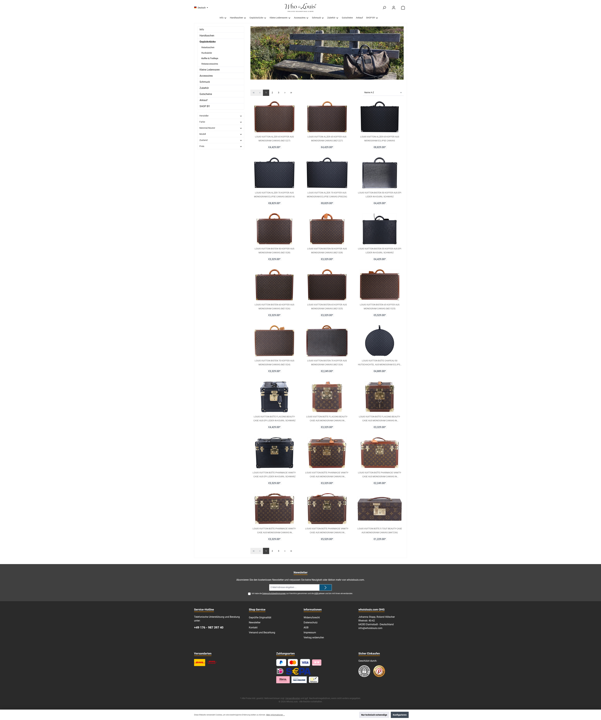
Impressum (310, 632)
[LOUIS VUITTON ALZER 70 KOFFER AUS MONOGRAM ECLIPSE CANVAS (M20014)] (274, 172)
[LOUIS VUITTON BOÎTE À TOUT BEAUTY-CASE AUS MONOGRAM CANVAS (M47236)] (379, 508)
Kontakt (253, 627)
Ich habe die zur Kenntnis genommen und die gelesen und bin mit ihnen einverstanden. (302, 593)
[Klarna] (317, 662)
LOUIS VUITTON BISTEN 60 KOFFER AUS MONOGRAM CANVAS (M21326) (274, 306)
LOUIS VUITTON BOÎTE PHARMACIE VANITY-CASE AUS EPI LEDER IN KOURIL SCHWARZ (274, 474)
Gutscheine (206, 94)
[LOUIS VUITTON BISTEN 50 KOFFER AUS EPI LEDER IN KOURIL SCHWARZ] (379, 172)
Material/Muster (207, 128)
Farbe (202, 122)
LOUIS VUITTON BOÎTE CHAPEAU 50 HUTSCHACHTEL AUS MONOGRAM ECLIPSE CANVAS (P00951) (379, 362)
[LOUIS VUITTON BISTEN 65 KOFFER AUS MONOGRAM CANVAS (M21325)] (327, 284)
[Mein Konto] (394, 8)
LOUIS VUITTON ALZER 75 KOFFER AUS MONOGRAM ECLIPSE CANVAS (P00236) (327, 194)
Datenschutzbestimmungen (274, 593)
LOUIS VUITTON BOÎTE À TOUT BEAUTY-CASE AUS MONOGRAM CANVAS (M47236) (379, 530)
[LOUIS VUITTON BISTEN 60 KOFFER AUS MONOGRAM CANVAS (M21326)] (274, 284)
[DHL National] (199, 662)
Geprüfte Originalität (260, 617)
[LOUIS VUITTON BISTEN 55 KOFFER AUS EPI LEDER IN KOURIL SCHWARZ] (379, 228)
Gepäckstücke (208, 41)
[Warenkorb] (403, 8)
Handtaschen (207, 35)
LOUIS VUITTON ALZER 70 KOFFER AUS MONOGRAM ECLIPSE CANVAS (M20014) (274, 194)
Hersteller (204, 115)
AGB (316, 593)
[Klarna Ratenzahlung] (283, 679)
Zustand (203, 140)
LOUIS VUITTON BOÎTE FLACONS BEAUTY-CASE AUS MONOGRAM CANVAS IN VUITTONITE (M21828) (327, 418)
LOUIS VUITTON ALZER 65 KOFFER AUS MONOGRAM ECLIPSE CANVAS (379, 138)
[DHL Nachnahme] (212, 662)
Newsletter (254, 622)
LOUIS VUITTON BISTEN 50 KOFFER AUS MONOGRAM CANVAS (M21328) (274, 250)
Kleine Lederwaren (210, 69)
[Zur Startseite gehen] (300, 8)
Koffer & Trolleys (209, 58)
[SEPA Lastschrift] (298, 671)
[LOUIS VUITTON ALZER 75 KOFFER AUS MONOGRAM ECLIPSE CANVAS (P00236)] (327, 172)
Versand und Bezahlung (262, 632)
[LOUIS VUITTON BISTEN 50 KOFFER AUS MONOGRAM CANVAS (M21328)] (274, 228)
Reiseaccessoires (209, 64)
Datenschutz (311, 622)
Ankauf (204, 100)
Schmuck (205, 81)
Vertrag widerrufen (314, 637)
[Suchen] (384, 8)
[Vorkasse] (313, 679)
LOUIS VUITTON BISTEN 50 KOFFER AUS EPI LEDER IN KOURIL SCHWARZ (379, 194)
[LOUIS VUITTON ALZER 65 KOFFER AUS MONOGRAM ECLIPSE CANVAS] (379, 116)
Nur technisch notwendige (374, 715)
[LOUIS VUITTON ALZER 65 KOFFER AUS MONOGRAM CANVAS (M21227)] (274, 116)
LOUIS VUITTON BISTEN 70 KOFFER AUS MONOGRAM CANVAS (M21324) (274, 362)
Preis (201, 146)
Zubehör (204, 87)
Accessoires (206, 75)
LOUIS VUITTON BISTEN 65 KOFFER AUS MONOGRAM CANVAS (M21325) (327, 306)
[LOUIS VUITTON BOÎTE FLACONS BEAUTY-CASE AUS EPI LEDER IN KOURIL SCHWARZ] (274, 396)
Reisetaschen (207, 47)
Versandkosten (292, 698)
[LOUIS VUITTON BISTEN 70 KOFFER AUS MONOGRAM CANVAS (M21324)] (274, 340)
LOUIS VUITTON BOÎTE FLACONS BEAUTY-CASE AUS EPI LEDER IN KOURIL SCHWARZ (274, 418)
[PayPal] (281, 662)
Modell (202, 134)
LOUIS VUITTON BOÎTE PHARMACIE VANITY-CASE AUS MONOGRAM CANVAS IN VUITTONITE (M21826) (327, 474)
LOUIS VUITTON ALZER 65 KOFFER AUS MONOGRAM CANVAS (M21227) (274, 138)
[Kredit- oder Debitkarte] (299, 662)
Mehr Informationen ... (275, 715)
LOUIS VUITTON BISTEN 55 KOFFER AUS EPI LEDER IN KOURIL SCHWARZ (379, 250)
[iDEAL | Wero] (280, 671)
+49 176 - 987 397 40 (208, 627)
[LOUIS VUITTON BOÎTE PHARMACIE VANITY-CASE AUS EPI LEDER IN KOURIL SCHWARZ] (274, 452)
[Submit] (325, 587)
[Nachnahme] (299, 679)
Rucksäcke (206, 53)
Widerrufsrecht (312, 617)
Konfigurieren (400, 715)
